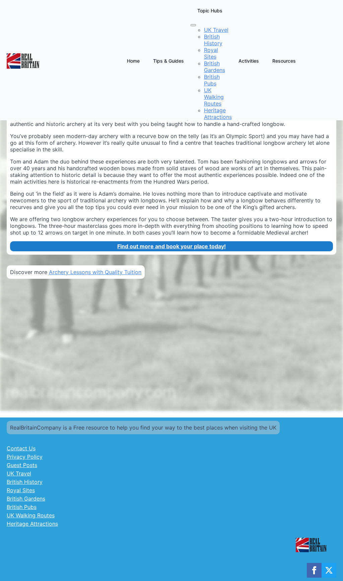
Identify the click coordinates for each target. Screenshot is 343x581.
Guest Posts (22, 465)
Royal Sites (21, 490)
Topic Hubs (209, 10)
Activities (248, 61)
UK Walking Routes (31, 515)
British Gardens (26, 498)
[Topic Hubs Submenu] (193, 25)
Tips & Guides (168, 61)
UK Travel (19, 473)
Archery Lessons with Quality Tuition (95, 272)
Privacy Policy (25, 456)
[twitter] (329, 570)
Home (133, 61)
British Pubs (22, 507)
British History (25, 481)
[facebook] (314, 570)
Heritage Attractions (32, 523)
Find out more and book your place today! (171, 246)
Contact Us (21, 448)
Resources (284, 61)
